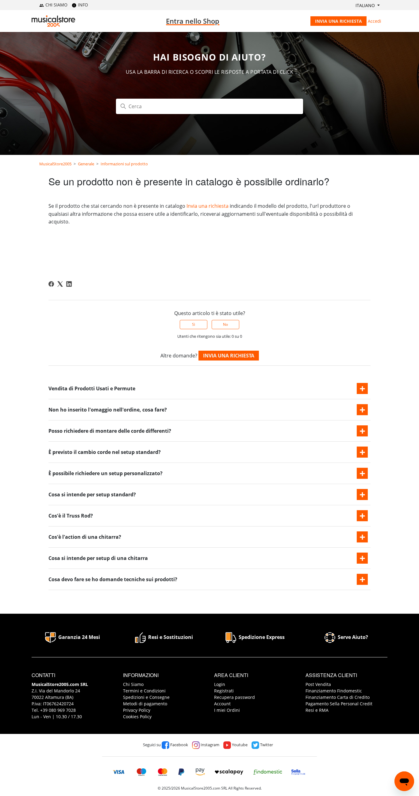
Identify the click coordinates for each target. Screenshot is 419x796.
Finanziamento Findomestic (334, 691)
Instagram (209, 744)
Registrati (224, 691)
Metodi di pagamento (145, 704)
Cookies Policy (137, 716)
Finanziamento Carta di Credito (338, 697)
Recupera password (234, 697)
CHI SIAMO (55, 5)
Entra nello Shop (192, 21)
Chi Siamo (133, 684)
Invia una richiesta (338, 21)
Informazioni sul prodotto (124, 164)
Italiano (366, 5)
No (225, 324)
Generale (86, 164)
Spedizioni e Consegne (146, 697)
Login (219, 684)
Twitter (266, 744)
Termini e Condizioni (144, 691)
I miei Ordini (227, 710)
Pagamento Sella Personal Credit (339, 704)
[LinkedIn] (69, 284)
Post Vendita (318, 684)
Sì (193, 324)
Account (222, 704)
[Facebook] (51, 284)
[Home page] (53, 21)
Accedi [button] (374, 21)
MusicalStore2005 (55, 164)
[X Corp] (60, 284)
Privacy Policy (136, 710)
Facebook (178, 744)
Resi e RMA (317, 710)
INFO (82, 5)
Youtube (239, 744)
